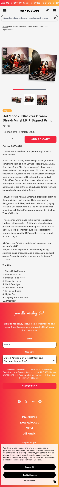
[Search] (55, 18)
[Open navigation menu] (4, 10)
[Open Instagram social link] (33, 401)
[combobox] (29, 18)
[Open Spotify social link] (40, 401)
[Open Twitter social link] (26, 401)
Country (29, 352)
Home (5, 27)
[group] (16, 99)
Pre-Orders (29, 417)
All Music (29, 433)
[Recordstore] (29, 10)
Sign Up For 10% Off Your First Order (20, 3)
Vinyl (29, 428)
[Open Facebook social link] (19, 401)
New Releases (29, 422)
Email (29, 338)
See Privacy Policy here (29, 378)
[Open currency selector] (47, 10)
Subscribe (29, 386)
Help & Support (29, 442)
